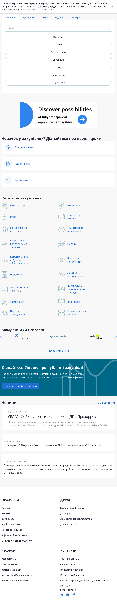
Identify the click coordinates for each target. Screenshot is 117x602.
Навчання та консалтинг (74, 260)
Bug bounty (8, 518)
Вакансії (6, 513)
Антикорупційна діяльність (17, 575)
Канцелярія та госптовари (18, 229)
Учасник (58, 44)
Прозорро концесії (12, 529)
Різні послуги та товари (76, 313)
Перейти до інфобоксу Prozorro (20, 386)
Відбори (59, 17)
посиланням (47, 9)
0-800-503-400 (67, 564)
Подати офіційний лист (72, 575)
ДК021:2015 (58, 59)
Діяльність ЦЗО (68, 524)
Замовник (58, 36)
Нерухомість (17, 274)
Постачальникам (25, 147)
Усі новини (104, 402)
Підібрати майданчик (58, 350)
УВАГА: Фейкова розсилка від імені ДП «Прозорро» (52, 416)
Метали (71, 244)
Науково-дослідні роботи (19, 313)
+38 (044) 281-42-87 (70, 558)
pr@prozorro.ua (68, 589)
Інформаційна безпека (14, 535)
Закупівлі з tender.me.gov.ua (76, 518)
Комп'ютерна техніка (75, 216)
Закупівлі (10, 17)
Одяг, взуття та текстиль (19, 289)
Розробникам (9, 558)
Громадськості (24, 180)
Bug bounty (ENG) (11, 524)
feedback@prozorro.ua (71, 569)
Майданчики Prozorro (72, 507)
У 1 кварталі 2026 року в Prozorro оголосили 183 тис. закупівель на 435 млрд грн (52, 445)
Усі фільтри (57, 82)
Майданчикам (10, 564)
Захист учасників (11, 569)
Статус (58, 67)
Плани (44, 17)
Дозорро (65, 513)
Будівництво (18, 205)
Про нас (6, 507)
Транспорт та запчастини (75, 229)
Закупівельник (58, 52)
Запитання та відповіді (15, 580)
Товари (76, 17)
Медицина (73, 205)
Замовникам (22, 163)
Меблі (13, 216)
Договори (28, 17)
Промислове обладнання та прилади (76, 289)
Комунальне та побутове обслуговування (19, 260)
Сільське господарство (75, 274)
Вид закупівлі (58, 75)
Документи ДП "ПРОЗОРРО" (17, 540)
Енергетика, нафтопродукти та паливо (19, 244)
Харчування (17, 301)
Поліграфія (73, 301)
